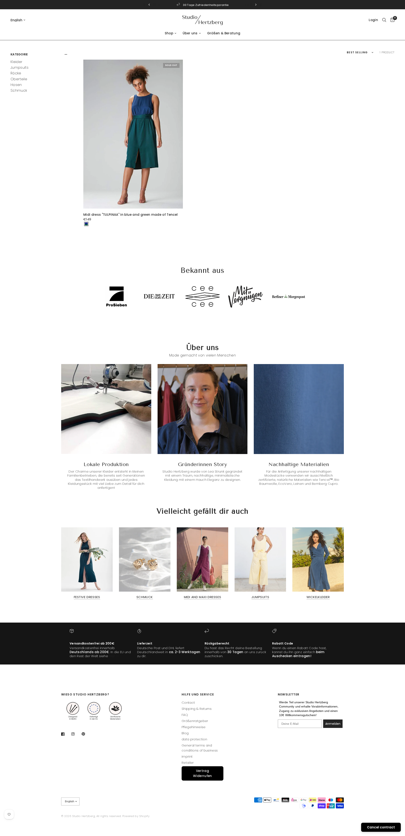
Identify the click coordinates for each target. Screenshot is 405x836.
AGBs (247, 459)
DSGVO (231, 459)
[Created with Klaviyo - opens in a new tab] (202, 470)
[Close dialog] (260, 368)
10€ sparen (223, 449)
